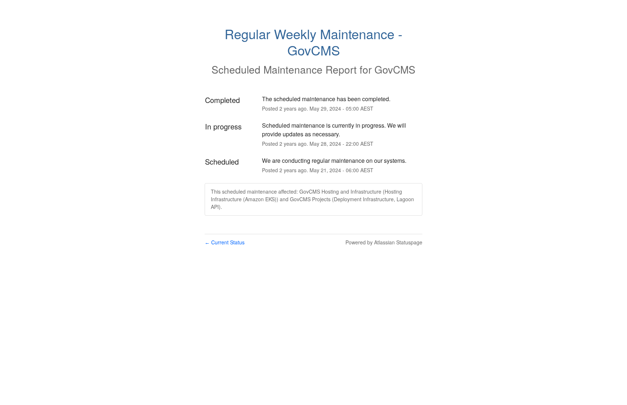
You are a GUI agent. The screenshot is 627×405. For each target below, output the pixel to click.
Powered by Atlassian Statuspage (383, 242)
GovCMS (394, 69)
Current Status (225, 242)
